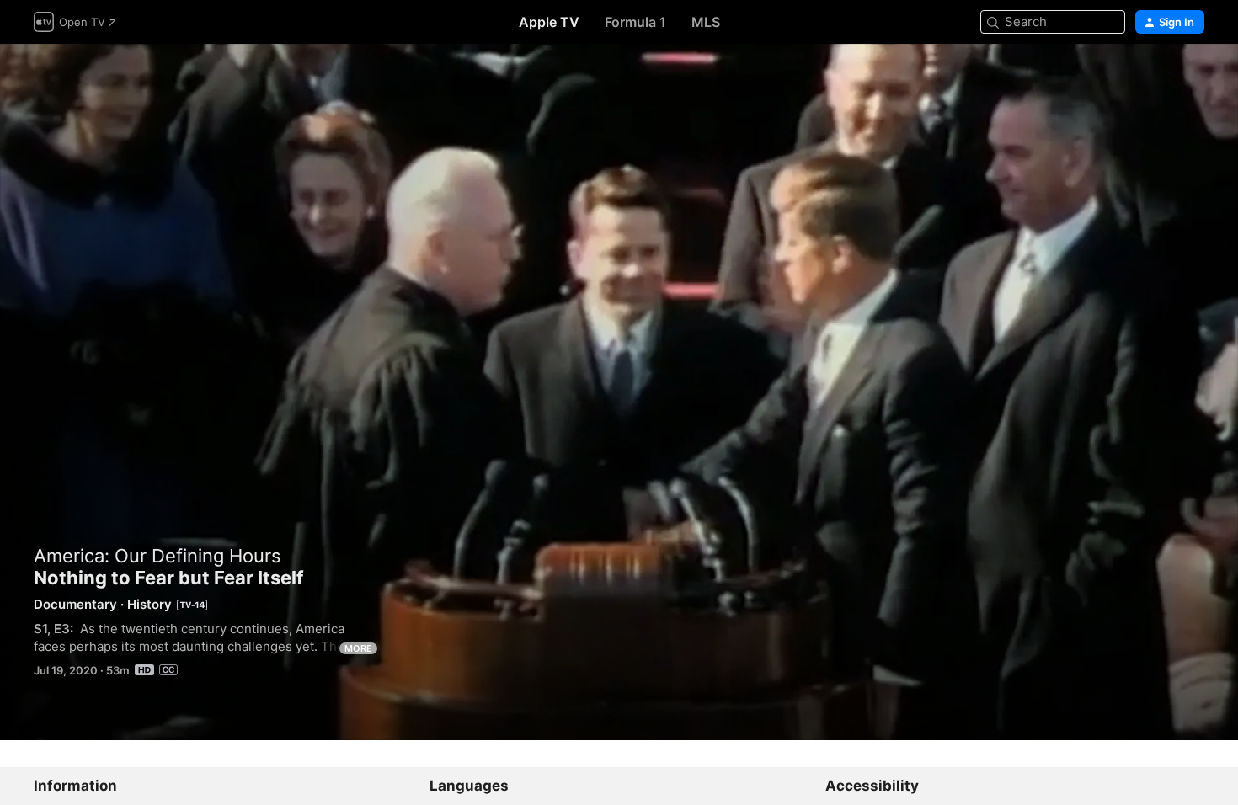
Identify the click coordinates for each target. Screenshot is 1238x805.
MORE (358, 648)
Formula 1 (635, 21)
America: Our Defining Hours (157, 556)
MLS (705, 21)
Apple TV (549, 21)
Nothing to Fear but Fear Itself (619, 392)
